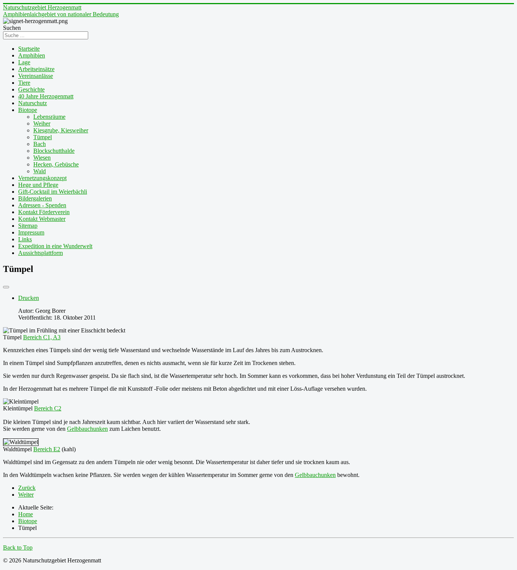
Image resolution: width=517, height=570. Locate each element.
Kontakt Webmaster (41, 219)
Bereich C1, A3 (42, 337)
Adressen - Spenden (42, 205)
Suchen (12, 28)
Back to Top (18, 547)
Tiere (24, 82)
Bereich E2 (46, 449)
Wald (39, 171)
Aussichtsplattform (40, 253)
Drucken (28, 298)
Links (25, 239)
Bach (39, 144)
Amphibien (31, 55)
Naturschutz (32, 103)
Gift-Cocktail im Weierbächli (52, 191)
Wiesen (42, 157)
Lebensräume (49, 116)
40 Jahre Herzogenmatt (45, 96)
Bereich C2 (47, 408)
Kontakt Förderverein (44, 212)
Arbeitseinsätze (36, 69)
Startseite (29, 48)
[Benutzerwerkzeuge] (6, 287)
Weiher (41, 123)
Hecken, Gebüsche (56, 164)
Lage (24, 62)
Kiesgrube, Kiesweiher (60, 130)
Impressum (31, 232)
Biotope (27, 110)
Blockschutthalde (54, 151)
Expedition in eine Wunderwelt (55, 246)
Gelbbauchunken (87, 429)
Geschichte (31, 89)
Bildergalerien (35, 198)
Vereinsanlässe (35, 76)
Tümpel (42, 137)
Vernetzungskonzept (42, 178)
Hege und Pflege (38, 185)
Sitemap (27, 225)
